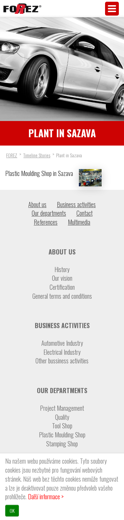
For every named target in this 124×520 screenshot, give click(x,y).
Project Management (62, 408)
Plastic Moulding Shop (62, 434)
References (46, 221)
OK (12, 510)
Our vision (62, 278)
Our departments (49, 212)
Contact (84, 212)
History (62, 269)
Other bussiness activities (62, 360)
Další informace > (46, 496)
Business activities (76, 204)
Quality (62, 417)
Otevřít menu (112, 9)
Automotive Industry (62, 343)
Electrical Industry (62, 352)
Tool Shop (62, 425)
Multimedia (79, 221)
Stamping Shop (62, 443)
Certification (62, 287)
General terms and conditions (62, 296)
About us (37, 204)
